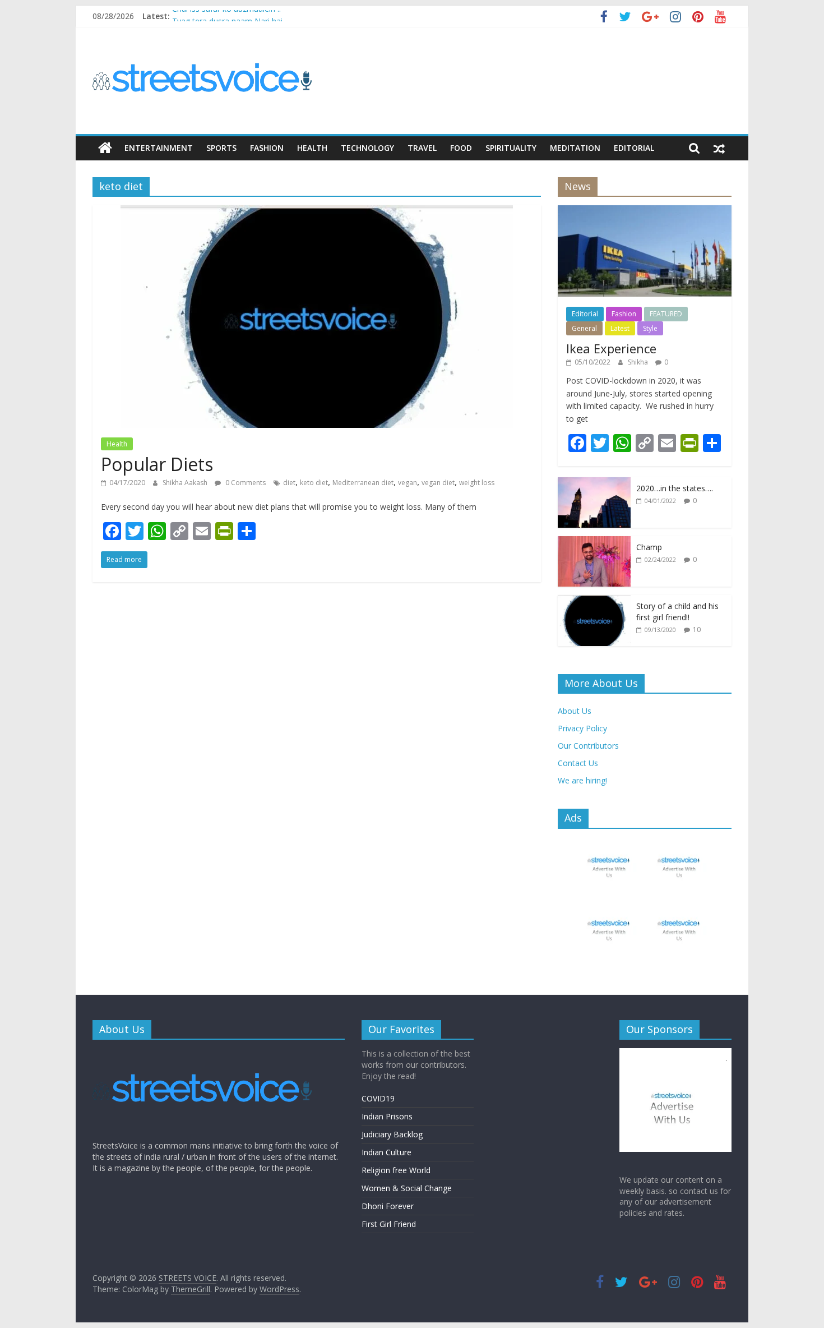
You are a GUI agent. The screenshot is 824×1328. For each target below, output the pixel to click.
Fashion (267, 147)
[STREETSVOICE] (204, 1053)
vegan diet (438, 482)
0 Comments (245, 482)
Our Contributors (588, 745)
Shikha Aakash (186, 482)
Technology (367, 147)
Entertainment (158, 147)
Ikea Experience (611, 348)
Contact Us (578, 763)
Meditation (575, 147)
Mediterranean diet (363, 482)
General (584, 328)
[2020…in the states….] (594, 483)
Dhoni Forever (388, 1206)
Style (650, 328)
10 (697, 629)
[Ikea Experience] (645, 211)
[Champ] (594, 542)
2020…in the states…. (674, 488)
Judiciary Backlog (392, 1134)
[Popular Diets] (317, 212)
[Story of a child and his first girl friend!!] (594, 601)
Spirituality (510, 147)
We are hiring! (582, 780)
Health (312, 147)
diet (289, 482)
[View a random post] (719, 148)
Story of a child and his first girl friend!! (677, 611)
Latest (619, 328)
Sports (221, 147)
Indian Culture (386, 1152)
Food (461, 147)
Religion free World (396, 1170)
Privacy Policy (582, 728)
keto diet (314, 482)
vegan (407, 482)
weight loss (476, 482)
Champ (649, 547)
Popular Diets (157, 464)
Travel (422, 147)
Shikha (639, 362)
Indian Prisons (387, 1116)
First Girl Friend (389, 1224)
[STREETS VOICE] (105, 148)
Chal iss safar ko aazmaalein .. (226, 16)
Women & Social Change (407, 1188)
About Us (574, 711)
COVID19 (378, 1098)
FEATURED (666, 314)
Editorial (634, 147)
